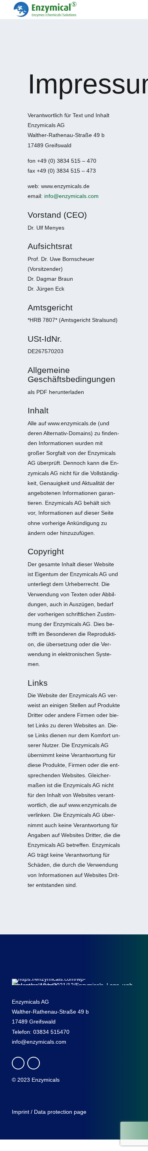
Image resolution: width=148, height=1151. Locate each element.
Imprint (20, 1112)
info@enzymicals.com (71, 196)
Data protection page (60, 1112)
